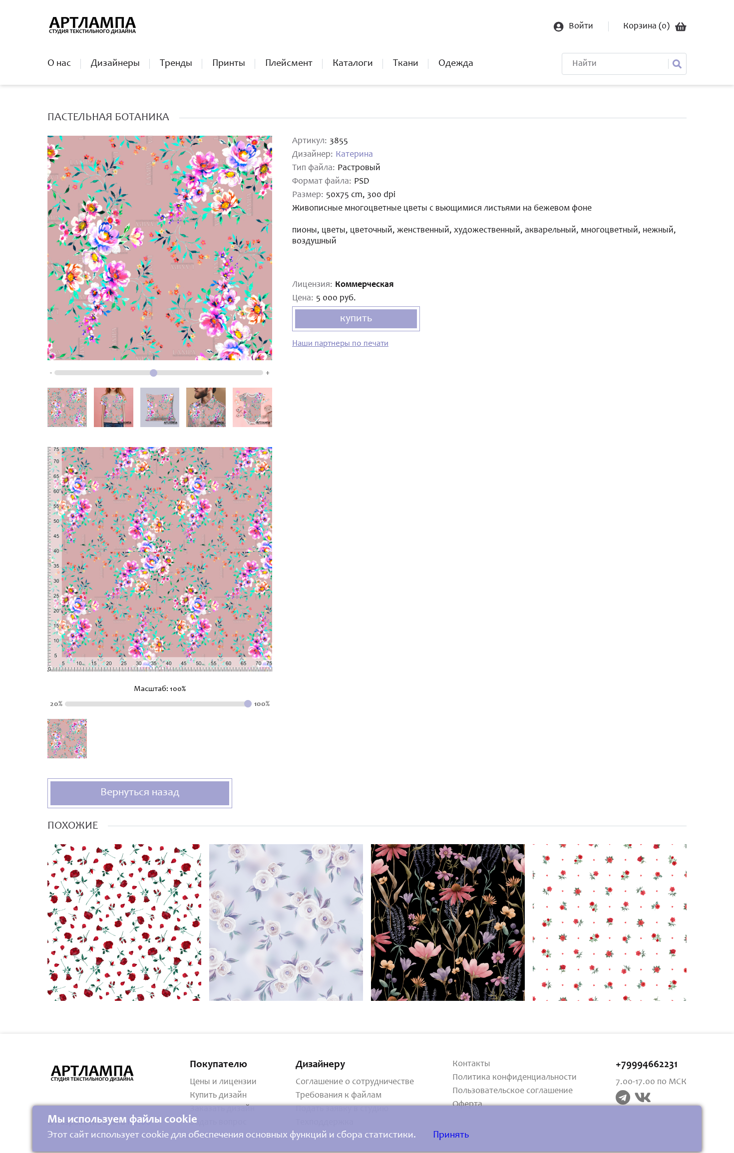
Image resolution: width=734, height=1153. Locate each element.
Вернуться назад (139, 792)
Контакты (471, 1064)
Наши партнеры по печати (340, 344)
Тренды (176, 64)
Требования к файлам (338, 1095)
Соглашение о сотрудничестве (355, 1082)
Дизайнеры (115, 64)
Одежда (455, 64)
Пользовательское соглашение (512, 1091)
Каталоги (353, 64)
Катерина (354, 154)
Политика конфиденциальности (514, 1077)
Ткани (405, 64)
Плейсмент (289, 64)
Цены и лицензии (223, 1082)
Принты (228, 64)
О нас (59, 64)
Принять (451, 1136)
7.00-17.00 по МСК (651, 1082)
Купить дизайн (218, 1095)
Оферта (467, 1104)
